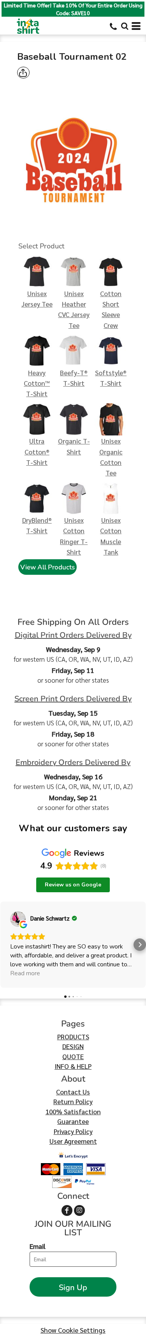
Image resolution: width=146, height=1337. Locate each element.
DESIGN (73, 1046)
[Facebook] (67, 1210)
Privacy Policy (73, 1131)
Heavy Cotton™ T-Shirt (37, 383)
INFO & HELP (73, 1066)
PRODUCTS (73, 1036)
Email (38, 1246)
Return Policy (73, 1101)
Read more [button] (25, 973)
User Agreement (73, 1141)
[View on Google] (18, 919)
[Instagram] (79, 1210)
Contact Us (73, 1091)
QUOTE (73, 1056)
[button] (124, 26)
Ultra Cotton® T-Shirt (37, 451)
